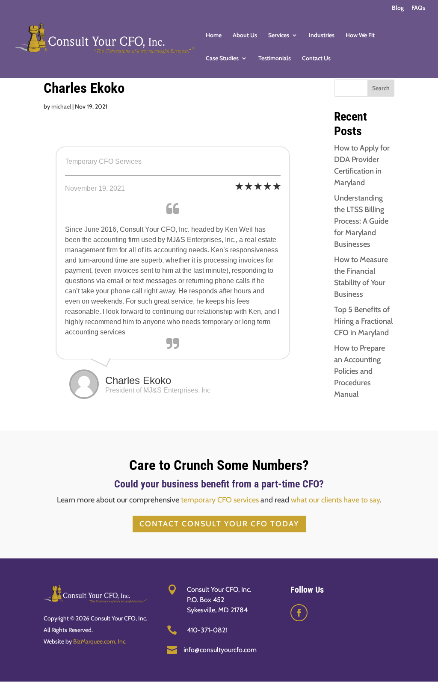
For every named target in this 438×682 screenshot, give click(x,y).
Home (214, 35)
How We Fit (360, 35)
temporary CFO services (220, 500)
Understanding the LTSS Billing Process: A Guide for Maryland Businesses (361, 221)
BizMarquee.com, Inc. (100, 641)
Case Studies (222, 58)
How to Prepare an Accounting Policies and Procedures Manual (359, 371)
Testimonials (274, 58)
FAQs (418, 8)
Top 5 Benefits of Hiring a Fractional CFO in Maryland (363, 321)
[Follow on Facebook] (299, 612)
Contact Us (316, 58)
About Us (245, 35)
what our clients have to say (335, 500)
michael (61, 106)
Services (278, 35)
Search (381, 88)
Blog (398, 8)
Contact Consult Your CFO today (219, 523)
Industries (321, 35)
